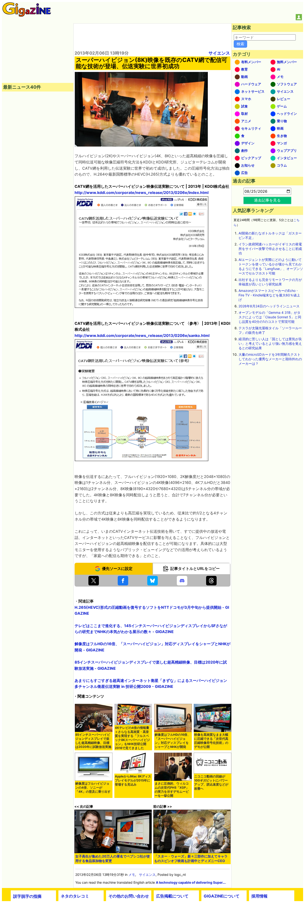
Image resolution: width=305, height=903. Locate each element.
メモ (131, 875)
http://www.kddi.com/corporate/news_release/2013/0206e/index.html (141, 192)
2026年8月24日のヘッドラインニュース (269, 306)
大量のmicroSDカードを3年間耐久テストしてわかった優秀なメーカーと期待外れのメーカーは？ (270, 358)
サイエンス (219, 53)
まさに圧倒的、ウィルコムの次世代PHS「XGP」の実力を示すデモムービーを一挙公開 (172, 789)
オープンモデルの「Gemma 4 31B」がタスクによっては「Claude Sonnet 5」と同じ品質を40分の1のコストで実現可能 (270, 317)
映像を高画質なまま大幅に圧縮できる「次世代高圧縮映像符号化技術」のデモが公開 (211, 741)
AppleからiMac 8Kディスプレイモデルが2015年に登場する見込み (133, 780)
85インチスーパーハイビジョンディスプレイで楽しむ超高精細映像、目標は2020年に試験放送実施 (93, 741)
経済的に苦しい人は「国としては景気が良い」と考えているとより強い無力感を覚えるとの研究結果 (270, 343)
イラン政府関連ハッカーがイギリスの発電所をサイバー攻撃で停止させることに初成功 (270, 248)
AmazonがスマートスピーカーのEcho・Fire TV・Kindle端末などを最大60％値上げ (269, 295)
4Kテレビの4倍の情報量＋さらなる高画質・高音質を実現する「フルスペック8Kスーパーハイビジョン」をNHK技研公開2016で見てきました (132, 738)
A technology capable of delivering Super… (190, 882)
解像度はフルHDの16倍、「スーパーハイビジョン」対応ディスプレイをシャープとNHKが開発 (172, 741)
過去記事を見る (267, 200)
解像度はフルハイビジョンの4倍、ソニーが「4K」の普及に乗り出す (93, 787)
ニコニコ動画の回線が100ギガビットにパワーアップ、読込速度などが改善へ (211, 782)
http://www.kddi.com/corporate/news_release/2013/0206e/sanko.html (142, 335)
